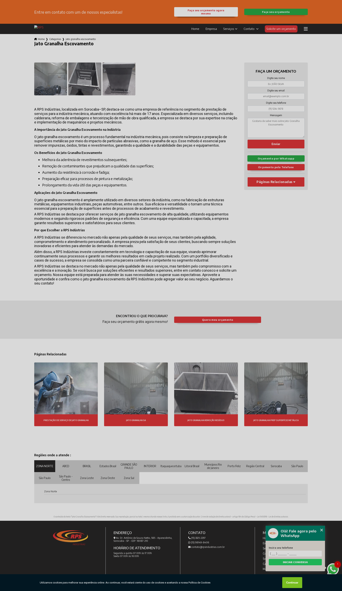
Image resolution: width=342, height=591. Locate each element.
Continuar (292, 582)
